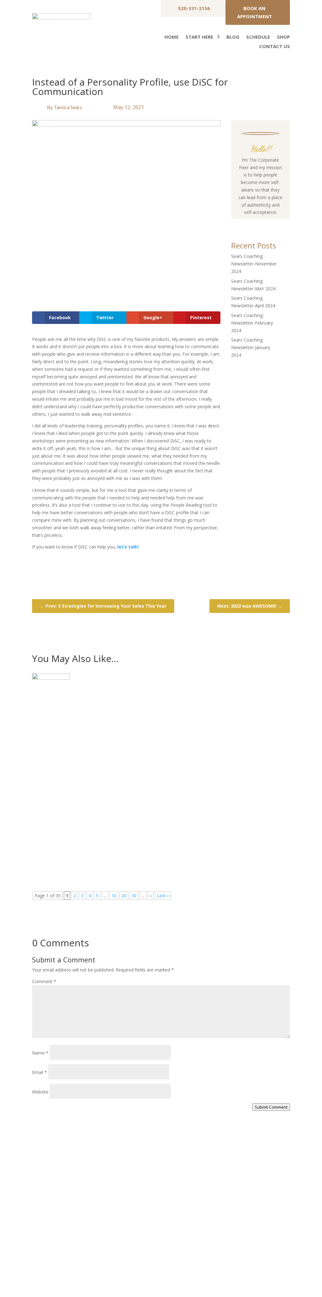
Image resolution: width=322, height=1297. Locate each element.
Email (39, 1072)
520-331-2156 (194, 8)
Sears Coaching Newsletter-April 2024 (89, 834)
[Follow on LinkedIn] (279, 224)
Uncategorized (85, 711)
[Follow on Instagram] (254, 224)
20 (123, 896)
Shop (283, 37)
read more (49, 736)
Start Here (199, 37)
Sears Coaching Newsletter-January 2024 (250, 347)
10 (113, 896)
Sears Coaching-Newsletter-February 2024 (252, 322)
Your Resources (221, 1197)
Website (40, 1092)
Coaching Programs (225, 1221)
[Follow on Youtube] (267, 224)
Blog (232, 37)
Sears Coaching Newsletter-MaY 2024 (88, 768)
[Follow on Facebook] (241, 224)
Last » (163, 896)
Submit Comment (271, 1107)
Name (40, 1053)
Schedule (258, 37)
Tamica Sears (68, 107)
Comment (44, 981)
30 (133, 896)
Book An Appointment (254, 12)
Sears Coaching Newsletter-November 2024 (254, 263)
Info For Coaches (222, 1209)
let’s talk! (127, 547)
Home (171, 37)
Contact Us (274, 46)
